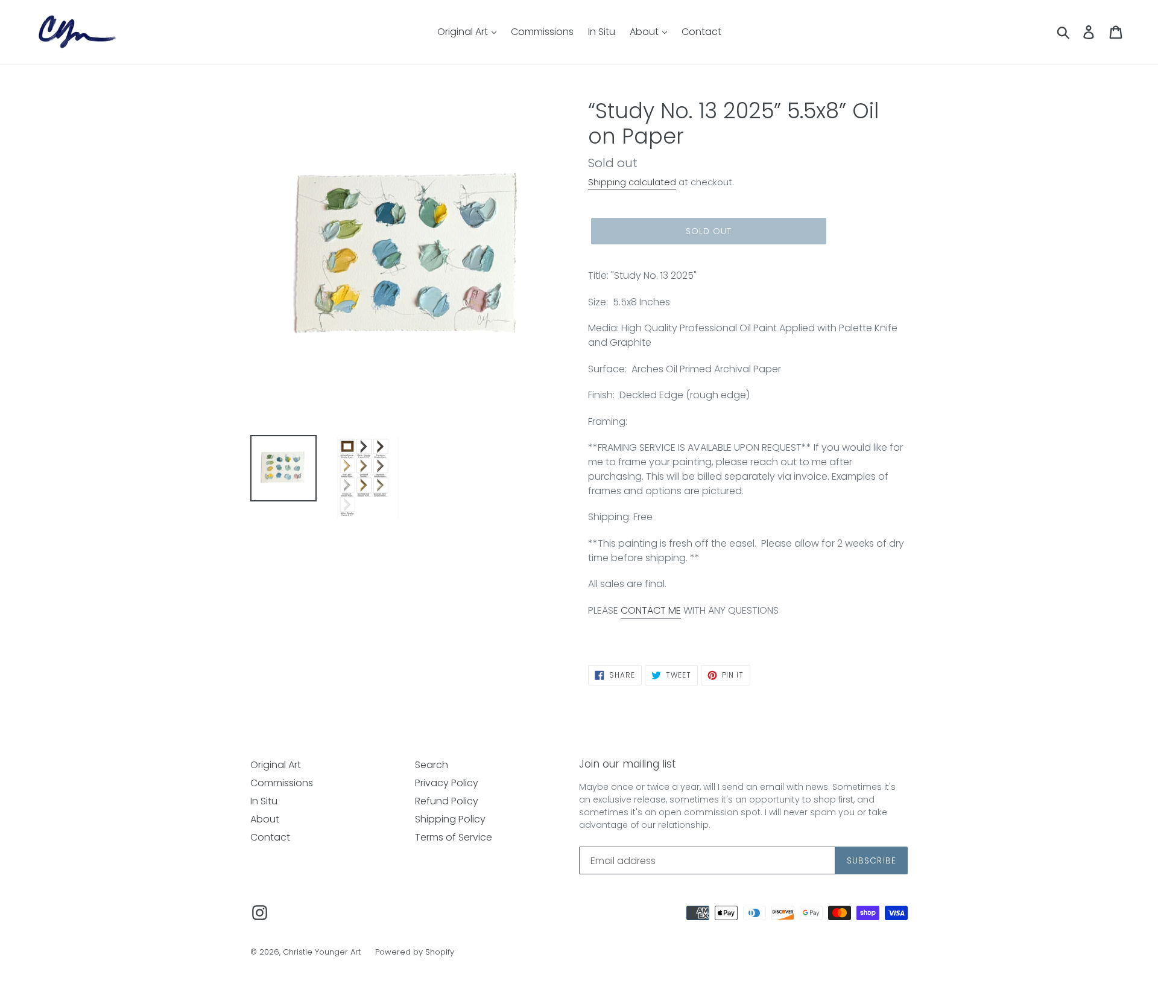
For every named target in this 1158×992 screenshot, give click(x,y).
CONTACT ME (651, 610)
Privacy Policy (446, 783)
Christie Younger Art (322, 952)
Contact (701, 32)
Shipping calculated (632, 182)
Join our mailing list (627, 764)
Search (431, 765)
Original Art (463, 32)
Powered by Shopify (414, 952)
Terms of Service (453, 837)
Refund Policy (446, 801)
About (645, 32)
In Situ (601, 32)
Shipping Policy (450, 819)
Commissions (542, 32)
